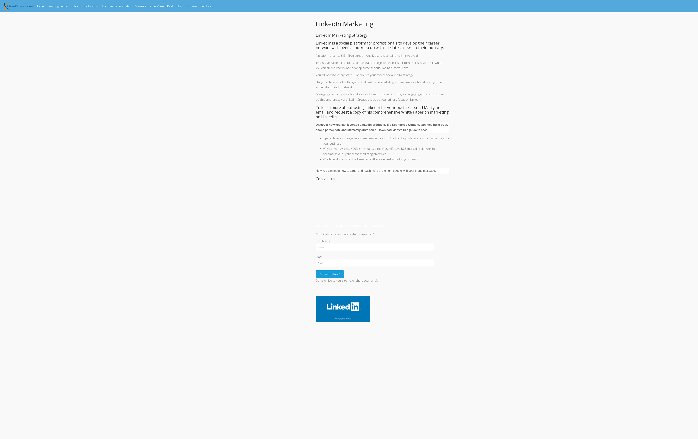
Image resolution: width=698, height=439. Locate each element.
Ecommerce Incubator (116, 6)
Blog (179, 6)
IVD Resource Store (199, 6)
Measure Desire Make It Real (154, 6)
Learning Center (57, 6)
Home (40, 6)
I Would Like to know (85, 6)
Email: (319, 257)
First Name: (323, 241)
